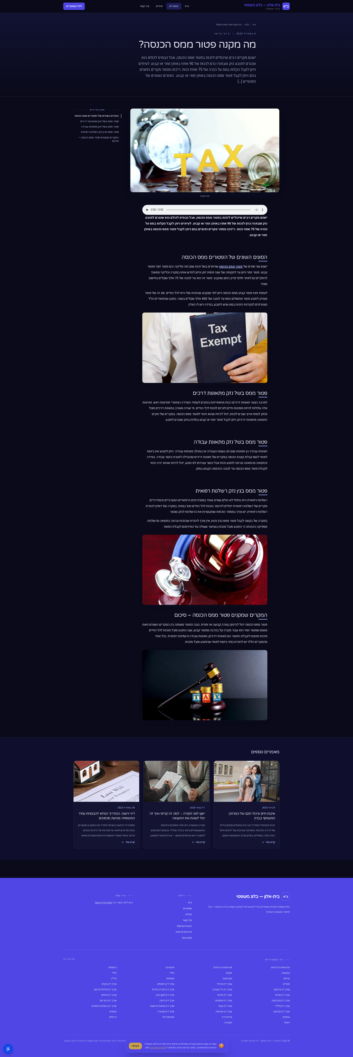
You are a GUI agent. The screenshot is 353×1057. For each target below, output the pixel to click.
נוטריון (286, 984)
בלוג (247, 24)
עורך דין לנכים (224, 995)
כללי (172, 973)
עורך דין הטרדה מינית (163, 989)
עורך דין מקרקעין (281, 1000)
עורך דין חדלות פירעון (105, 989)
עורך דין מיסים (109, 995)
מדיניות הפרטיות (158, 1047)
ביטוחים (113, 967)
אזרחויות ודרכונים (280, 967)
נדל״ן (114, 978)
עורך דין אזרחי (224, 984)
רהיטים (113, 1017)
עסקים (113, 1011)
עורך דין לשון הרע (165, 995)
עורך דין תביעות (281, 1011)
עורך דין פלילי (282, 1006)
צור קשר (144, 6)
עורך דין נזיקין (167, 1000)
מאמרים (173, 6)
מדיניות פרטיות (184, 932)
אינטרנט (170, 967)
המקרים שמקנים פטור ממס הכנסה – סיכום (99, 139)
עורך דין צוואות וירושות (162, 1006)
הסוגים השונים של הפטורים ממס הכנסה (96, 116)
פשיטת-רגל (168, 1017)
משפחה (170, 978)
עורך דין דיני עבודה (222, 989)
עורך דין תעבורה (166, 1011)
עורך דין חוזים (282, 995)
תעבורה (228, 1022)
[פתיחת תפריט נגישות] (8, 1049)
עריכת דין (227, 1017)
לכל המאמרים (74, 6)
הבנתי (135, 1046)
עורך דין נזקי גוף (108, 1000)
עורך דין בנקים (109, 984)
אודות (159, 6)
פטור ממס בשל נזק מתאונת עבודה (100, 126)
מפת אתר (187, 938)
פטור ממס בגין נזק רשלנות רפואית (100, 132)
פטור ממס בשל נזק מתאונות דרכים (99, 121)
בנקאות (286, 973)
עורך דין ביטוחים (166, 984)
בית (187, 6)
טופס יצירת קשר (103, 903)
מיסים (287, 978)
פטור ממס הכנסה (231, 266)
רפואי (287, 1022)
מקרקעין (227, 978)
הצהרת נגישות (184, 926)
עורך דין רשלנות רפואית (104, 1006)
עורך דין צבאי (225, 1006)
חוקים (229, 973)
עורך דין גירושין (282, 989)
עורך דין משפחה (223, 1000)
